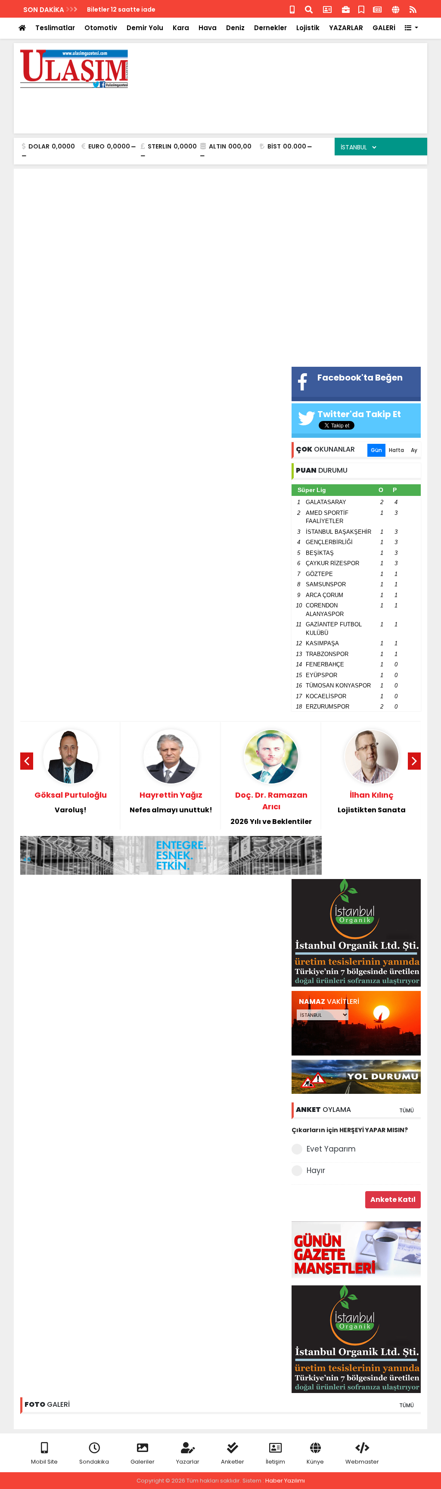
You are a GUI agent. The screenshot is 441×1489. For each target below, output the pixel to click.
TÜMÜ (406, 1110)
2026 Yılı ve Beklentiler (271, 808)
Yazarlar (187, 1462)
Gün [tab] (376, 450)
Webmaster (362, 1462)
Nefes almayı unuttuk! (171, 802)
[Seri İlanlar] (361, 8)
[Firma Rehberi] (346, 8)
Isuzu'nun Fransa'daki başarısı (135, 9)
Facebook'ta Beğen (360, 377)
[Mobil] (292, 8)
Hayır (316, 1170)
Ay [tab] (414, 450)
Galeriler (142, 1462)
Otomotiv (100, 27)
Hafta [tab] (396, 450)
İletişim (275, 1462)
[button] (411, 28)
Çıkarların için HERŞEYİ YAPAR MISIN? (350, 1130)
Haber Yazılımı (285, 1481)
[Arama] (309, 8)
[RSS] (413, 8)
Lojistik (308, 27)
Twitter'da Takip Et (359, 414)
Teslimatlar (55, 27)
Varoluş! (70, 802)
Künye (315, 1462)
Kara (181, 27)
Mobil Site (44, 1462)
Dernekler (270, 27)
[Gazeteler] (377, 8)
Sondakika (94, 1462)
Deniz (235, 27)
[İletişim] (327, 8)
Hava (208, 27)
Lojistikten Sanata (372, 802)
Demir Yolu (145, 27)
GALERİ (384, 27)
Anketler (232, 1462)
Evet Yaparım (331, 1149)
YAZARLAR (346, 27)
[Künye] (396, 8)
